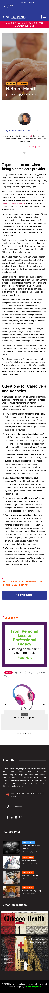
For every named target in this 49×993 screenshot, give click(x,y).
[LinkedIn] (12, 817)
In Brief (24, 714)
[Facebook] (7, 817)
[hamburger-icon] (44, 17)
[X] (16, 817)
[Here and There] (11, 862)
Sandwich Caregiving (31, 890)
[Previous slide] (5, 705)
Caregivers (31, 672)
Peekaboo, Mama (30, 875)
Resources (23, 83)
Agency (18, 672)
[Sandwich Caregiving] (11, 892)
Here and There (29, 860)
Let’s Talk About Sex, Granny (31, 847)
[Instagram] (20, 817)
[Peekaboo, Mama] (11, 877)
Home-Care (11, 83)
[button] (17, 733)
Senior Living (28, 842)
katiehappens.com (37, 146)
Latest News (28, 857)
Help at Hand (20, 89)
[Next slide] (44, 705)
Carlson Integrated (32, 986)
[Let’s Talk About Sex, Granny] (11, 847)
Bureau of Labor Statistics (13, 203)
